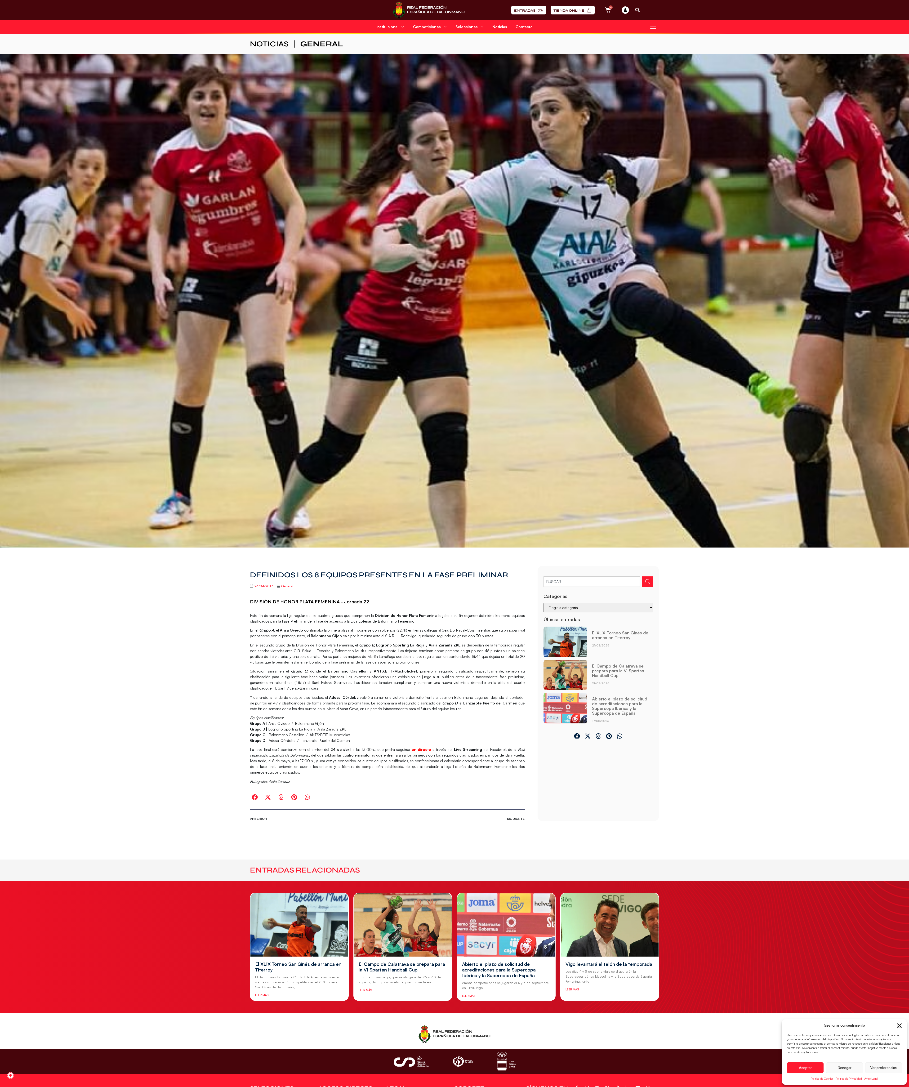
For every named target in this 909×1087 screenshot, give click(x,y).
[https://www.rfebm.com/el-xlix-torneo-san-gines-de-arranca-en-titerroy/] (565, 642)
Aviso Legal (871, 1078)
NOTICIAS (269, 44)
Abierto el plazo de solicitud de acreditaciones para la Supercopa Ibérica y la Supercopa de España (619, 706)
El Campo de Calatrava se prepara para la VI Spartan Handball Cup (618, 670)
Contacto (524, 26)
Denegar (844, 1067)
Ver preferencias (883, 1067)
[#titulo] (10, 1075)
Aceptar (805, 1067)
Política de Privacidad (849, 1078)
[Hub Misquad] (625, 10)
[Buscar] (647, 581)
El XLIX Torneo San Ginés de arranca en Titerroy (620, 635)
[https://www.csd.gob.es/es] (411, 1061)
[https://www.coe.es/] (506, 1061)
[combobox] (592, 581)
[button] (899, 1025)
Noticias (499, 26)
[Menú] (653, 27)
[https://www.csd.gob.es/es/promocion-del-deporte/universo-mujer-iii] (463, 1061)
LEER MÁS (261, 995)
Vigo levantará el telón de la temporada (609, 964)
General (321, 44)
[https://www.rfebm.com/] (428, 9)
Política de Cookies (822, 1078)
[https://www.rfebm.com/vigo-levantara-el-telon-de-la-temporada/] (610, 925)
